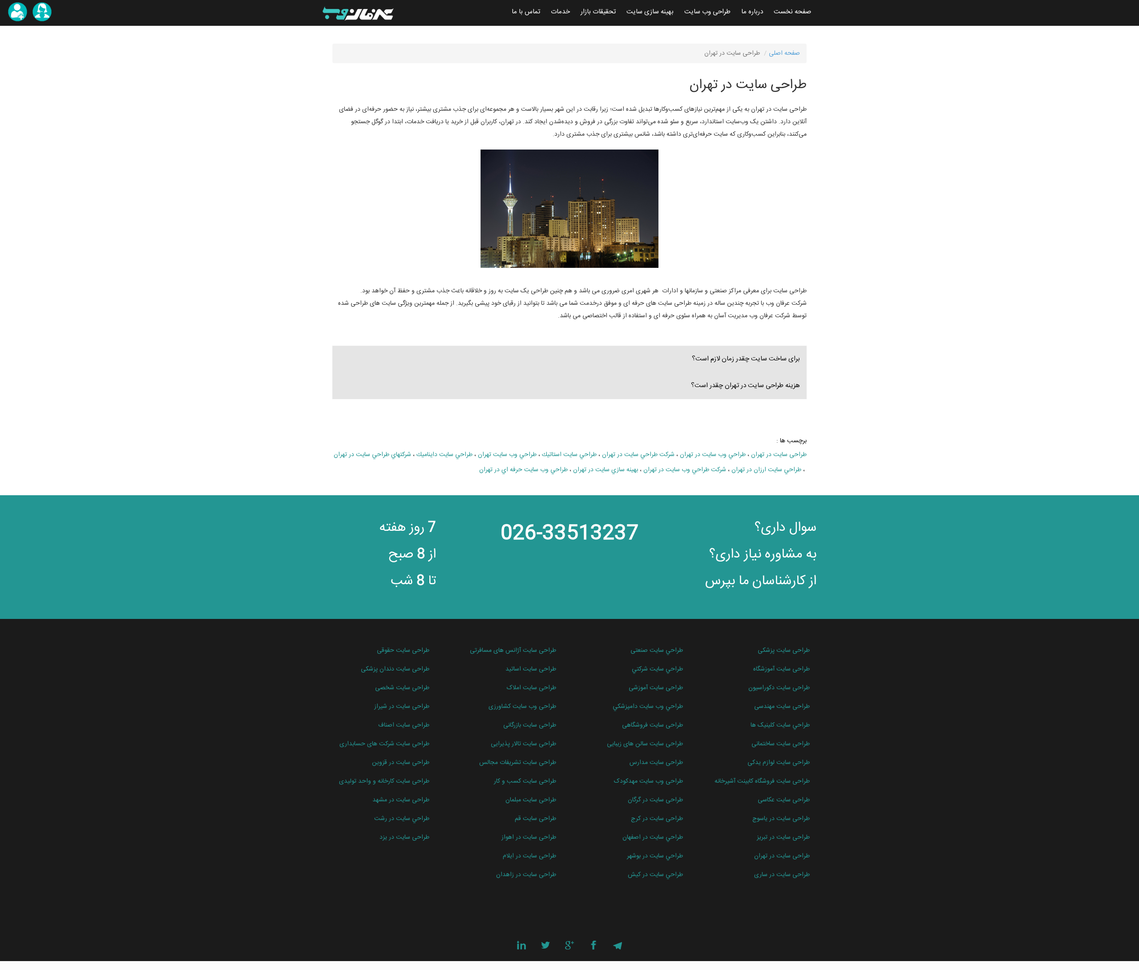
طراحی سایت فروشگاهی (652, 725)
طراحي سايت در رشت (401, 818)
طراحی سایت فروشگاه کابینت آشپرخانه (762, 781)
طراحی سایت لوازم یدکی (778, 762)
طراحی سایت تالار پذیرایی (523, 744)
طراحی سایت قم (535, 818)
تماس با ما (526, 11)
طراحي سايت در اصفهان (652, 837)
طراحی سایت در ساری (782, 874)
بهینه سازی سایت (650, 11)
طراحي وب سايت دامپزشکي (648, 706)
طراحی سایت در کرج (657, 818)
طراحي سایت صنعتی (656, 650)
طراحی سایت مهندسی (782, 706)
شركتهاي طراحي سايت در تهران (372, 454)
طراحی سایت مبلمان (530, 800)
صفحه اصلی (784, 53)
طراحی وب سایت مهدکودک (648, 781)
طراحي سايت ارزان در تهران (766, 470)
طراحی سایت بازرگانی (529, 725)
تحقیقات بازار (598, 11)
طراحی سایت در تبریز (783, 837)
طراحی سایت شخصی (402, 688)
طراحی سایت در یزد (404, 837)
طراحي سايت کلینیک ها (780, 725)
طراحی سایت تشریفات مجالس (517, 762)
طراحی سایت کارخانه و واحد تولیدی (384, 781)
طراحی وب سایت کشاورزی (522, 706)
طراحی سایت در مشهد (400, 800)
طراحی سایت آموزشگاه (781, 669)
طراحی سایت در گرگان (655, 800)
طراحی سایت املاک (531, 688)
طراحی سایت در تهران (779, 454)
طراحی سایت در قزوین (400, 762)
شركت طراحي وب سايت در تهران (684, 470)
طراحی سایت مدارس (656, 762)
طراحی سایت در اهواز (528, 837)
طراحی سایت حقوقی (403, 650)
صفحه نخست (792, 11)
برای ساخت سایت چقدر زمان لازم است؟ (746, 358)
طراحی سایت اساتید (530, 669)
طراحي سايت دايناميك (444, 454)
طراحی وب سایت (707, 11)
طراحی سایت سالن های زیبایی (645, 744)
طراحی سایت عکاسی (784, 800)
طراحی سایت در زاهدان (526, 874)
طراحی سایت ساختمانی (780, 744)
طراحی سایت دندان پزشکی (395, 669)
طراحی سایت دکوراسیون (779, 688)
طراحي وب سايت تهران (507, 454)
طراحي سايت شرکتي (657, 669)
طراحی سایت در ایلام (529, 856)
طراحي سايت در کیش (655, 874)
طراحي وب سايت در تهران (713, 454)
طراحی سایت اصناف (403, 725)
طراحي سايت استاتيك (569, 454)
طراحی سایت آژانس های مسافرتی (513, 650)
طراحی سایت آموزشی (656, 688)
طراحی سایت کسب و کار (525, 781)
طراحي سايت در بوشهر (655, 856)
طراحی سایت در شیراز (401, 706)
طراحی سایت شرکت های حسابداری (384, 744)
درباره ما (752, 11)
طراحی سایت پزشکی (784, 650)
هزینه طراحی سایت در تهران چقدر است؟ (745, 385)
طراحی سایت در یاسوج (781, 818)
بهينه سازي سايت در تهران (605, 470)
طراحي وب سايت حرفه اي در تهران (523, 470)
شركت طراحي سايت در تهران (638, 454)
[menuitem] (792, 12)
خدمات (560, 11)
